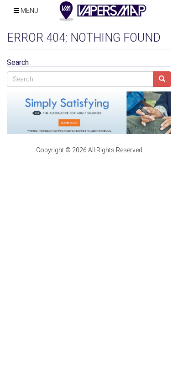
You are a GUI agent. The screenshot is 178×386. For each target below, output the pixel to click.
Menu (28, 10)
